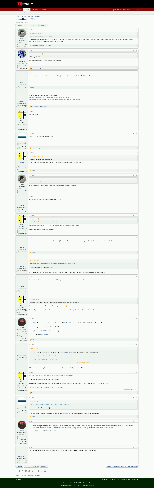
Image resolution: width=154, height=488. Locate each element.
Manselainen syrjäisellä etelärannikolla (23, 338)
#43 (137, 73)
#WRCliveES (67, 428)
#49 (137, 196)
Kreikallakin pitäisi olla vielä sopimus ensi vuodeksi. (47, 387)
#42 (137, 50)
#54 (137, 296)
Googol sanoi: (33, 219)
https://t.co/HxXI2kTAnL (41, 331)
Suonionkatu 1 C (23, 68)
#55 (137, 318)
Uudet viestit (19, 13)
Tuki (129, 479)
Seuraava (43, 25)
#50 (137, 215)
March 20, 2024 (44, 334)
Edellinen (20, 25)
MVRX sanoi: (33, 348)
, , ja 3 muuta (41, 68)
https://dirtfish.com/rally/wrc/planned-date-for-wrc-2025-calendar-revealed (51, 375)
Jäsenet (44, 10)
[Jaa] (134, 29)
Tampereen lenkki (22, 129)
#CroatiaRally (80, 428)
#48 (137, 175)
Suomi (19, 479)
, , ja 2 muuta (39, 106)
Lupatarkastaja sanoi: (35, 33)
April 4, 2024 (52, 431)
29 (38, 25)
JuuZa (18, 22)
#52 (137, 257)
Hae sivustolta (27, 13)
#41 (137, 29)
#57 (137, 372)
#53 (137, 277)
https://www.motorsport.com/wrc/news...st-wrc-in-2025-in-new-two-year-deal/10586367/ (55, 99)
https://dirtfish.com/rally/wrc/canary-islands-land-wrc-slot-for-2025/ (49, 97)
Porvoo (25, 46)
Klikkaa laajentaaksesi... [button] (83, 362)
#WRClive (61, 428)
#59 (137, 421)
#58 (137, 397)
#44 (137, 92)
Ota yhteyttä (105, 479)
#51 (137, 238)
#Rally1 (54, 425)
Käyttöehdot (113, 479)
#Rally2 (84, 425)
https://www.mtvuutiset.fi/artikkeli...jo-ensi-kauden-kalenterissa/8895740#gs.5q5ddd (54, 225)
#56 (137, 344)
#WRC (34, 323)
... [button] (35, 25)
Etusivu (19, 10)
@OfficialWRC (68, 323)
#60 (137, 447)
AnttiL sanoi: (33, 179)
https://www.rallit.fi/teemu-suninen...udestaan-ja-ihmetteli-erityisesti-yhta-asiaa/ (69, 310)
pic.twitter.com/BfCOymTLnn (104, 428)
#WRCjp (73, 428)
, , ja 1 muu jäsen (41, 45)
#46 (137, 133)
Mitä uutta (35, 10)
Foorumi (26, 10)
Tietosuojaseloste (122, 479)
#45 (137, 111)
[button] (39, 9)
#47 (137, 153)
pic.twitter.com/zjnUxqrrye (56, 331)
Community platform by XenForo (77, 482)
